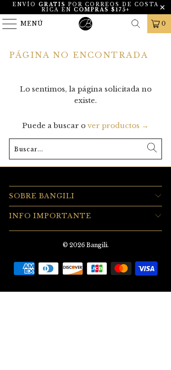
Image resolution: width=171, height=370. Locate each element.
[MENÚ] (5, 23)
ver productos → (118, 125)
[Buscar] (136, 23)
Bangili (96, 245)
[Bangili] (85, 23)
